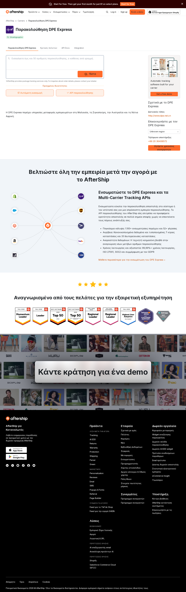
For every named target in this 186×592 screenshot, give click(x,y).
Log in (113, 12)
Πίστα (92, 73)
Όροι (22, 582)
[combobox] (164, 131)
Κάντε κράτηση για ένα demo (93, 372)
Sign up (124, 12)
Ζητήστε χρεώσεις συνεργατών (164, 148)
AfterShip (10, 21)
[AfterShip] (15, 12)
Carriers (21, 21)
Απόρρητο (10, 582)
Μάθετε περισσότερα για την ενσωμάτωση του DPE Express (131, 259)
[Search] (107, 12)
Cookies (46, 582)
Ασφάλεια (33, 582)
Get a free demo (164, 94)
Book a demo (137, 12)
